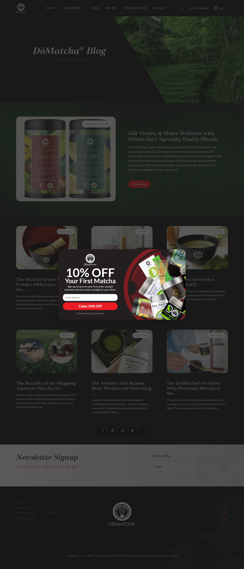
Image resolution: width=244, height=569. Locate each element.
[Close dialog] (181, 252)
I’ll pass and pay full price (90, 313)
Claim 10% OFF (90, 306)
